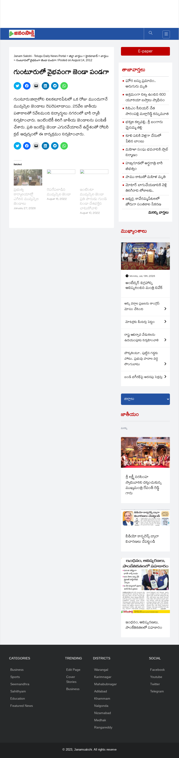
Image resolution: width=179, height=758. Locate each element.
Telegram (157, 691)
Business (17, 669)
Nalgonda (101, 706)
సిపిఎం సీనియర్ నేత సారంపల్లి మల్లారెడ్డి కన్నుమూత (147, 111)
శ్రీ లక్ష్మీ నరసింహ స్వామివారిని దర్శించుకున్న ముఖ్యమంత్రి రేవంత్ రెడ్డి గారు (144, 485)
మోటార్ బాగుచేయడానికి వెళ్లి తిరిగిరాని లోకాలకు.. (146, 188)
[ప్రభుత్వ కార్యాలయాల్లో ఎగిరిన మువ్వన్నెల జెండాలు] (28, 177)
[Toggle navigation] (166, 34)
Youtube (156, 677)
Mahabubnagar (105, 684)
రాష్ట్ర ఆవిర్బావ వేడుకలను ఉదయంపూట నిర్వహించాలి (141, 338)
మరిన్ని (124, 429)
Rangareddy (103, 727)
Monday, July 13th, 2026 (142, 276)
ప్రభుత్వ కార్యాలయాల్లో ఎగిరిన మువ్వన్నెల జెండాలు (26, 197)
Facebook (157, 669)
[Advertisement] (94, 12)
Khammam (102, 698)
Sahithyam (18, 691)
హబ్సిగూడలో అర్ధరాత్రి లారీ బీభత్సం (144, 166)
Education (17, 698)
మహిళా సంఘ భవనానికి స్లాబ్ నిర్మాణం (147, 153)
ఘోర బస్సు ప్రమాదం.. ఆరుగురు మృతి (141, 84)
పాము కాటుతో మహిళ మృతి (146, 177)
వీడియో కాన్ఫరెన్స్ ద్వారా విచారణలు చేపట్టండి (142, 539)
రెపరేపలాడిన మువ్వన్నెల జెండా (59, 192)
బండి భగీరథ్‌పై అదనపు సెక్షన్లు (143, 377)
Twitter (155, 684)
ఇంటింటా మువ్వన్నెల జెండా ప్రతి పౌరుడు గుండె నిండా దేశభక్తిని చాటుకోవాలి (93, 199)
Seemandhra (19, 684)
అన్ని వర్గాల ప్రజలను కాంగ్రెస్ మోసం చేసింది (142, 306)
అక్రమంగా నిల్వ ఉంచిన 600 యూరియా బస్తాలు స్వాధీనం (146, 98)
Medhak (100, 720)
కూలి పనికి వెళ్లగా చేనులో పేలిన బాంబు (143, 139)
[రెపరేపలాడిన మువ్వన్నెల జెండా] (61, 177)
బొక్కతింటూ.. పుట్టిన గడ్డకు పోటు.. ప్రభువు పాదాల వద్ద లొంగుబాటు (141, 359)
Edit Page (73, 669)
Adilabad (100, 691)
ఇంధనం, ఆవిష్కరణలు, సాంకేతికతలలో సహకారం (144, 625)
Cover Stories (71, 679)
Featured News (21, 706)
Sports (15, 677)
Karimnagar (102, 677)
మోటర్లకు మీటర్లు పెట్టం (139, 322)
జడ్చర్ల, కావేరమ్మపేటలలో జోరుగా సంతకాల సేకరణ (143, 202)
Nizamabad (102, 713)
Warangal (101, 669)
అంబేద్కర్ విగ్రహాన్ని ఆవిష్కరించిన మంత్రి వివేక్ (144, 286)
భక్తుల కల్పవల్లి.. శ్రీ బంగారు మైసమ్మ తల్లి (144, 125)
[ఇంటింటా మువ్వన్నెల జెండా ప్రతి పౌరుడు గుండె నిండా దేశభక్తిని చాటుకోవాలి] (94, 177)
